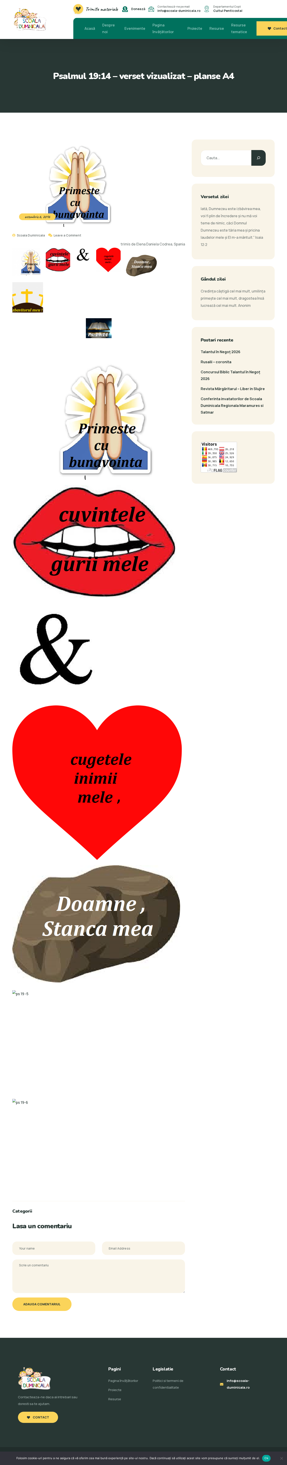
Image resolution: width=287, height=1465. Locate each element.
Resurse (216, 28)
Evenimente (134, 28)
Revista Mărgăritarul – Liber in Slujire (233, 388)
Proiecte (194, 28)
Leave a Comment (67, 235)
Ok (266, 1458)
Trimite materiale (101, 9)
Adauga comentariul (42, 1304)
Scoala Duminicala (30, 235)
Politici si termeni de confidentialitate (168, 1384)
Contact (280, 28)
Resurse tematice (239, 28)
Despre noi (108, 28)
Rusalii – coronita (216, 361)
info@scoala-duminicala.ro (178, 11)
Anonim (244, 305)
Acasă (90, 28)
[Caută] (258, 158)
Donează (138, 9)
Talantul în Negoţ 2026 (220, 351)
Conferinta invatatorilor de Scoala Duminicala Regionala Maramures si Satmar (232, 405)
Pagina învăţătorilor (163, 28)
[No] (281, 1458)
